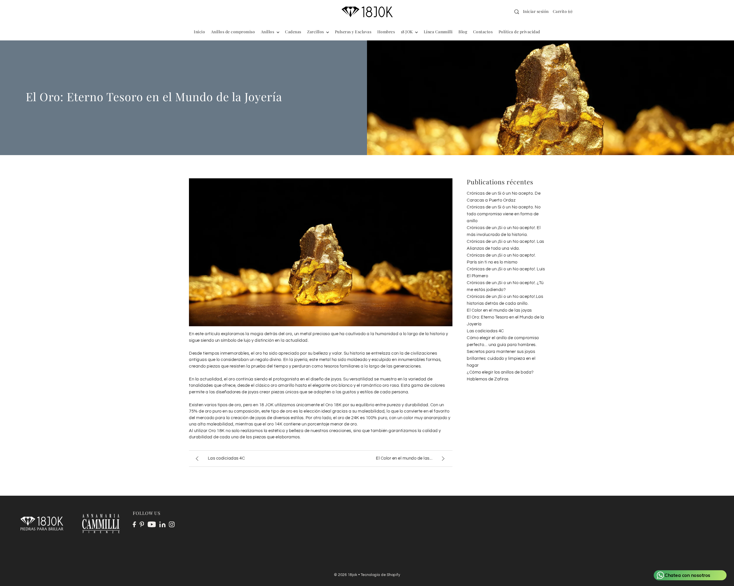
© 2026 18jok (345, 575)
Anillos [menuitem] (268, 31)
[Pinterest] (142, 524)
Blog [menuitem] (462, 31)
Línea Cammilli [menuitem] (438, 31)
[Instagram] (172, 524)
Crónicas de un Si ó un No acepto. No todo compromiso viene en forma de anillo (503, 214)
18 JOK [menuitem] (407, 31)
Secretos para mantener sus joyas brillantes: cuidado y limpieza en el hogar (501, 358)
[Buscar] (516, 11)
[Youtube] (152, 524)
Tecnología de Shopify (380, 575)
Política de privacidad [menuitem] (519, 31)
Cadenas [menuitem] (293, 31)
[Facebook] (134, 524)
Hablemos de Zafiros (488, 379)
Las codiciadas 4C (485, 331)
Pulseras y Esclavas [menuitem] (353, 31)
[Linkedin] (162, 524)
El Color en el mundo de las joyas (499, 310)
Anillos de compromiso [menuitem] (233, 31)
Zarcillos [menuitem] (316, 31)
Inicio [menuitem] (199, 31)
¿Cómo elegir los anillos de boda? (500, 372)
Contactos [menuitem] (483, 31)
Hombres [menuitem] (386, 31)
